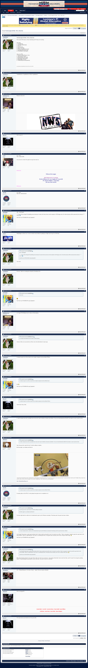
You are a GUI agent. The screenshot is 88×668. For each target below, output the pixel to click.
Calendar (7, 12)
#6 (84, 190)
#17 (84, 416)
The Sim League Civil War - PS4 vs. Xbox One (14, 30)
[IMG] (27, 652)
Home (5, 10)
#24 (84, 589)
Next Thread (47, 640)
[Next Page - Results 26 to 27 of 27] (82, 28)
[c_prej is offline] (8, 162)
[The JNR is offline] (6, 198)
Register (82, 9)
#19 (84, 485)
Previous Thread (41, 640)
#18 (84, 437)
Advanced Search (83, 12)
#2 (84, 72)
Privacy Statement (80, 660)
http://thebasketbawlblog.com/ (22, 481)
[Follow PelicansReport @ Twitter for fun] (3, 17)
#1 (84, 35)
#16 (84, 396)
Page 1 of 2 (76, 28)
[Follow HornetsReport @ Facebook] (4, 17)
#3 (84, 93)
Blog (16, 10)
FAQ (3, 12)
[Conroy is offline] (8, 238)
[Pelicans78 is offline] (8, 598)
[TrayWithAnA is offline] (8, 44)
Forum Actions (12, 12)
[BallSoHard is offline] (7, 444)
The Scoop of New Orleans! (12, 15)
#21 (84, 526)
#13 (84, 334)
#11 (84, 290)
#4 (84, 133)
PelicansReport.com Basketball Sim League (26, 15)
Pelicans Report (73, 660)
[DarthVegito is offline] (8, 218)
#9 (84, 248)
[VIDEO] (27, 653)
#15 (84, 376)
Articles (45, 15)
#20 (84, 505)
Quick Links (19, 12)
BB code (27, 649)
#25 (84, 615)
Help (78, 9)
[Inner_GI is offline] (8, 142)
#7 (84, 210)
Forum (10, 10)
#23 (84, 568)
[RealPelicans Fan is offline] (8, 103)
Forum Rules (28, 656)
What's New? (22, 10)
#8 (84, 231)
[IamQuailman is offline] (8, 576)
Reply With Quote (82, 70)
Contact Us (68, 660)
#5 (84, 153)
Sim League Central (39, 15)
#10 (84, 269)
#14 (84, 355)
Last (84, 28)
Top (84, 638)
